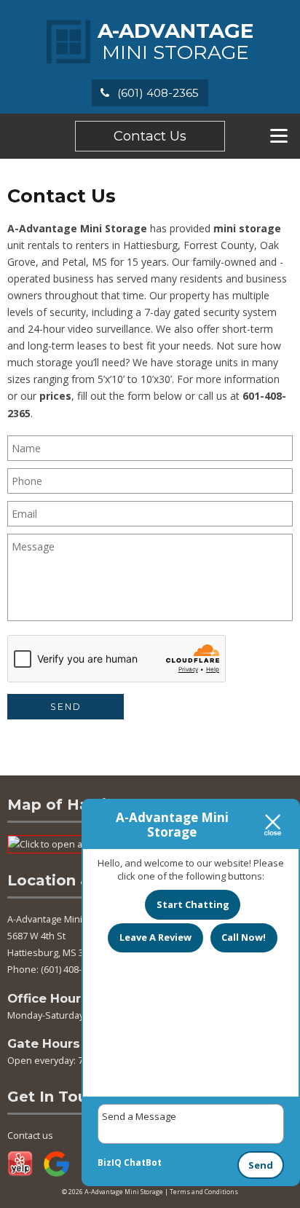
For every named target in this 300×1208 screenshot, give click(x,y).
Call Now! (243, 937)
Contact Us (150, 135)
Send (260, 1165)
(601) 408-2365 (156, 93)
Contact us (30, 1135)
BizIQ (110, 1162)
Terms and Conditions (204, 1192)
